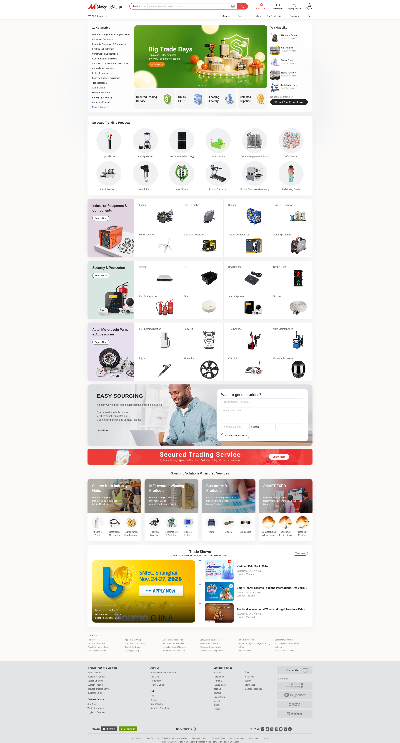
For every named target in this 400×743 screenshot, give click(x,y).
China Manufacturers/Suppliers (175, 738)
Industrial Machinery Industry (212, 650)
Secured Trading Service (99, 688)
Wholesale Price (218, 738)
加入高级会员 (157, 704)
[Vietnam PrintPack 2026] (219, 569)
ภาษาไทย (249, 676)
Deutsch (218, 692)
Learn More (103, 430)
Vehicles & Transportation (98, 647)
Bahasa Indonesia (253, 688)
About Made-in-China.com (163, 672)
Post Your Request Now (291, 102)
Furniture (91, 639)
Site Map (154, 676)
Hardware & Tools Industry (173, 650)
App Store (108, 728)
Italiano (217, 688)
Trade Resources (96, 708)
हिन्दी (247, 672)
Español (217, 672)
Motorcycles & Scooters (210, 643)
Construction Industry (97, 650)
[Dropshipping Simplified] (294, 714)
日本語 (217, 709)
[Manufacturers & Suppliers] (105, 6)
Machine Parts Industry (284, 650)
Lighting (278, 647)
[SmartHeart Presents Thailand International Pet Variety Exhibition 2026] (219, 591)
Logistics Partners (96, 712)
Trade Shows (200, 551)
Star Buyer (93, 704)
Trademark (155, 680)
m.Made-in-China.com (207, 742)
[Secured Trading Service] (200, 457)
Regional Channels (96, 676)
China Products (152, 738)
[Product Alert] (294, 670)
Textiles (241, 647)
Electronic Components (135, 643)
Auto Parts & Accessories (173, 639)
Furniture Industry (245, 650)
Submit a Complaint (160, 708)
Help (257, 16)
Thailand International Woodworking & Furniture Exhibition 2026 (277, 609)
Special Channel (95, 680)
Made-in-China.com (186, 742)
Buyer (241, 16)
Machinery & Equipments (210, 647)
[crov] (294, 704)
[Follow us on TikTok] (267, 728)
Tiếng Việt (250, 684)
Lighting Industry (132, 650)
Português (219, 676)
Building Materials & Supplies (287, 643)
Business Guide (95, 692)
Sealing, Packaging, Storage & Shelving (254, 643)
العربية (217, 700)
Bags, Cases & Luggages (210, 639)
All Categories (98, 16)
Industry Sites (94, 672)
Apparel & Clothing (133, 639)
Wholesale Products (200, 738)
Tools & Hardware (132, 647)
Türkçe (248, 680)
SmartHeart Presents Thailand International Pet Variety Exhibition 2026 (282, 587)
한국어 (217, 705)
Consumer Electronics (284, 639)
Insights (265, 738)
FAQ (152, 695)
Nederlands (219, 696)
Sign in (309, 8)
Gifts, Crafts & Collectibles (173, 643)
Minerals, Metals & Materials (174, 647)
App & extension (274, 16)
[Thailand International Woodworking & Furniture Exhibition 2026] (219, 613)
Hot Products (136, 738)
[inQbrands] (294, 695)
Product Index (253, 738)
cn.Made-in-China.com (229, 742)
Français (218, 680)
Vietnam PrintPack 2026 (252, 566)
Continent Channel (236, 738)
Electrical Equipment (96, 643)
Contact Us (155, 700)
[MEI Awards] (294, 686)
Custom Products (96, 684)
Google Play (127, 728)
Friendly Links (157, 684)
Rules (310, 16)
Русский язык (220, 684)
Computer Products (246, 639)
